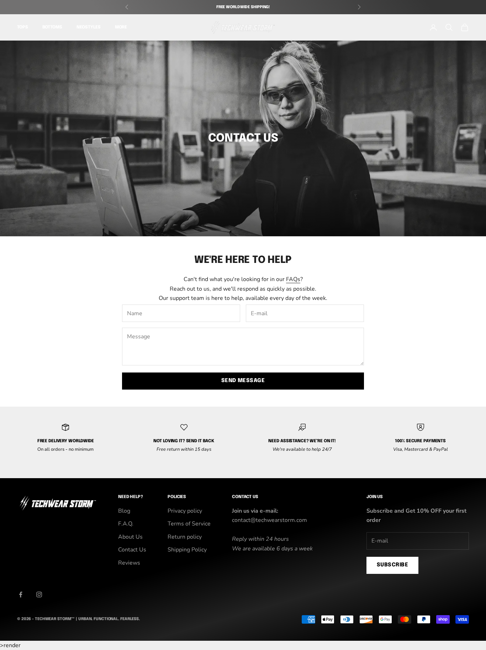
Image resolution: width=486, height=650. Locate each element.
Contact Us (132, 550)
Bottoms (52, 28)
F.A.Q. (125, 524)
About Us (130, 537)
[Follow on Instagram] (39, 594)
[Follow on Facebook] (20, 594)
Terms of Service (189, 524)
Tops (22, 28)
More (121, 28)
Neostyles (88, 28)
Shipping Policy (187, 550)
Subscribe (392, 565)
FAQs (293, 279)
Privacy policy (185, 511)
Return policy (185, 537)
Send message (243, 381)
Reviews (129, 563)
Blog (124, 511)
